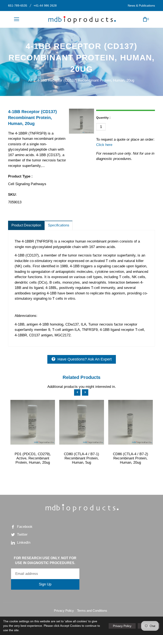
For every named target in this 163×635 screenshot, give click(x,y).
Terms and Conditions (92, 610)
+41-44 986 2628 (45, 5)
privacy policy (122, 626)
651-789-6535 (17, 5)
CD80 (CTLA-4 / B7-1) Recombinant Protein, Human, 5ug (81, 458)
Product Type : (20, 176)
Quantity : (103, 117)
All (30, 80)
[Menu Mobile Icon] (16, 19)
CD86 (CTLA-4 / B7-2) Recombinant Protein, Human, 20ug (130, 458)
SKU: (12, 195)
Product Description (26, 225)
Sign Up (45, 584)
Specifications (58, 225)
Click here (104, 145)
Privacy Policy (64, 610)
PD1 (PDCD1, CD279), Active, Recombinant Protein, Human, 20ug (33, 458)
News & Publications (141, 5)
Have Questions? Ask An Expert (85, 359)
